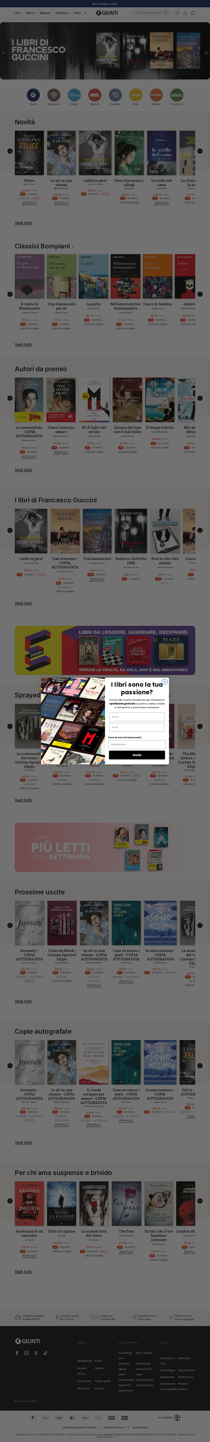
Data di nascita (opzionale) (124, 737)
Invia (137, 755)
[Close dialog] (165, 682)
